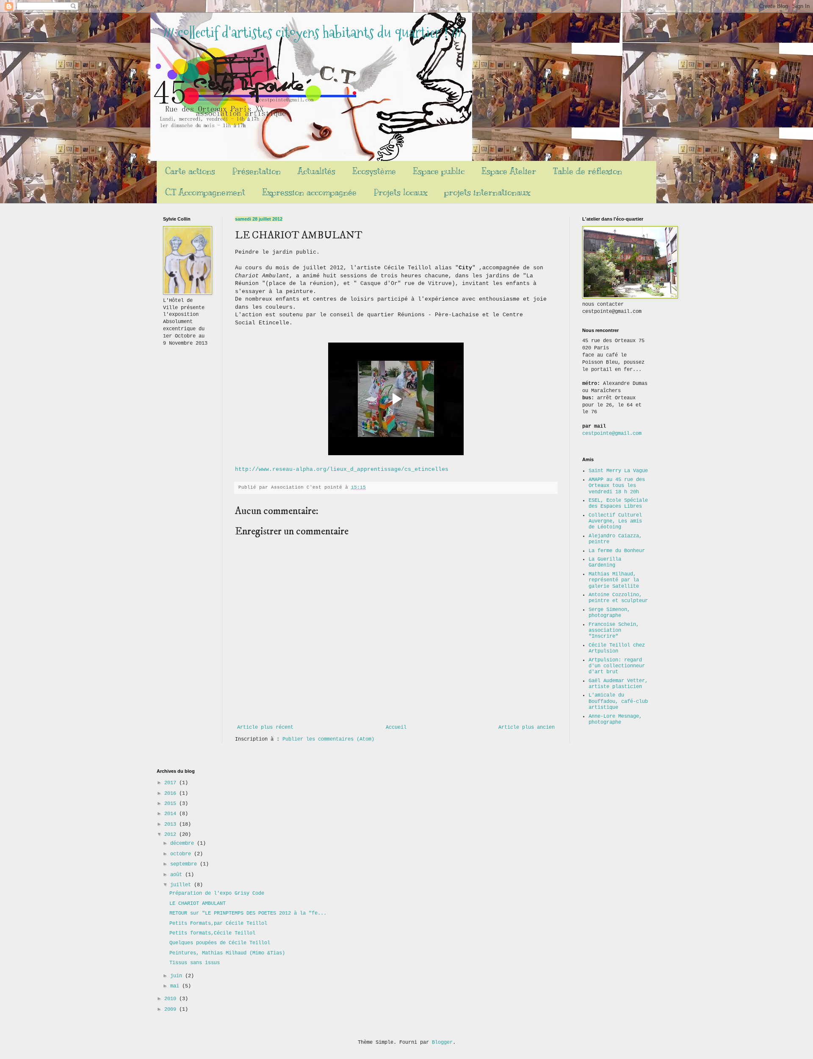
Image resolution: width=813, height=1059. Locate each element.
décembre (183, 843)
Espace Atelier (508, 171)
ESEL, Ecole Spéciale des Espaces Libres (618, 503)
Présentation (256, 171)
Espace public (439, 171)
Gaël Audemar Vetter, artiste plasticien (618, 684)
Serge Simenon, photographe (609, 613)
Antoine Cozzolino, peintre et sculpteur (618, 598)
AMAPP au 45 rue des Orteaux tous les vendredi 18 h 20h (617, 486)
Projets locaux (400, 192)
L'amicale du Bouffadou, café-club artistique (618, 701)
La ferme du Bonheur (617, 551)
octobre (182, 854)
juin (177, 976)
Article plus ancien (526, 727)
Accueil (396, 727)
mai (176, 986)
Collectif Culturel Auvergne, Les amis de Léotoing (615, 521)
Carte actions (190, 171)
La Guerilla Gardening (605, 562)
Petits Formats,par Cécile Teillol (218, 923)
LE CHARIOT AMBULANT (197, 904)
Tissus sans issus (194, 963)
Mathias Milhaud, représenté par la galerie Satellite (614, 580)
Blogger (442, 1042)
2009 (171, 1009)
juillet (182, 885)
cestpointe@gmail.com (612, 434)
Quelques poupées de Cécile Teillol (219, 943)
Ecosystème (374, 171)
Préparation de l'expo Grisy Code (216, 893)
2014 (171, 814)
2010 (171, 999)
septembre (185, 864)
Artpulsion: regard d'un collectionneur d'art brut (617, 666)
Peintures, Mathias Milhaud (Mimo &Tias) (227, 953)
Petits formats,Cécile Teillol (212, 933)
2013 (171, 824)
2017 (171, 783)
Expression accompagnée (309, 192)
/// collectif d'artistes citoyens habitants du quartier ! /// (312, 32)
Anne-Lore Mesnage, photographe (615, 719)
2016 (171, 793)
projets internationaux (487, 192)
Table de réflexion (587, 171)
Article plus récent (265, 727)
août (177, 875)
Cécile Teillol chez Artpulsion (617, 648)
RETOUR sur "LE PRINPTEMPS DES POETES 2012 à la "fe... (247, 913)
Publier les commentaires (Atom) (328, 739)
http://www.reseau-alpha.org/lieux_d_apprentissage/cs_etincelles (341, 469)
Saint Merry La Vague (618, 471)
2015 (171, 804)
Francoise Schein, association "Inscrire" (614, 631)
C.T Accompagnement (205, 192)
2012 (171, 835)
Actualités (316, 171)
